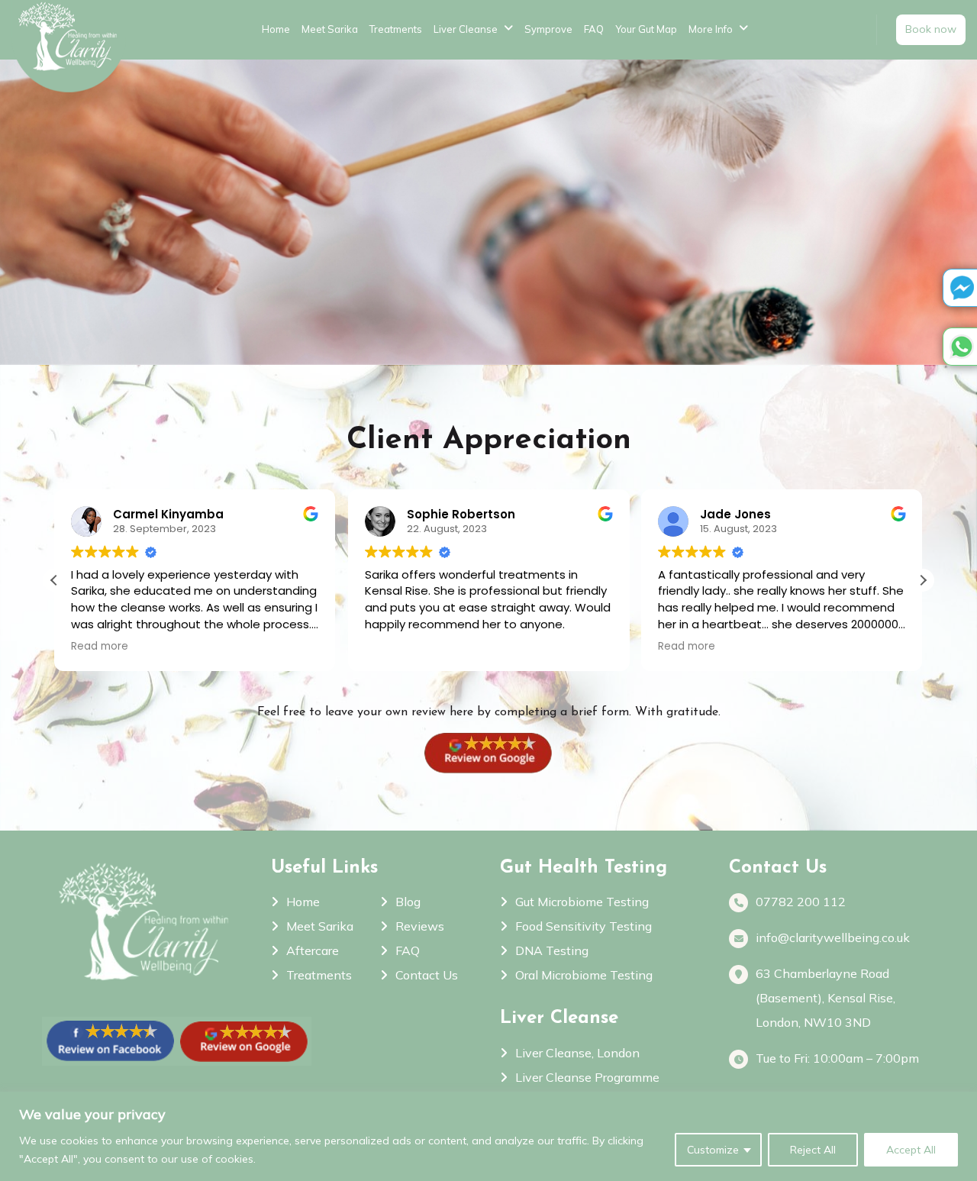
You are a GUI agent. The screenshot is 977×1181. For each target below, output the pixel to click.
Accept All (911, 1150)
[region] (488, 1136)
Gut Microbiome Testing (582, 901)
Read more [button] (589, 646)
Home (276, 29)
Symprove (548, 29)
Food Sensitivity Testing (583, 926)
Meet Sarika (329, 29)
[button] (922, 580)
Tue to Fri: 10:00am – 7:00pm (837, 1058)
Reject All (813, 1150)
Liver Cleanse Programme (587, 1077)
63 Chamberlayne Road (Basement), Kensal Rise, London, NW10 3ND (825, 998)
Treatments (395, 29)
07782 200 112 (801, 901)
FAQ (594, 29)
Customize (713, 1150)
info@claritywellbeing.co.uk (833, 937)
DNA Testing (551, 950)
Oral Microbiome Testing (584, 975)
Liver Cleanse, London (577, 1052)
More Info (710, 29)
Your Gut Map (646, 29)
